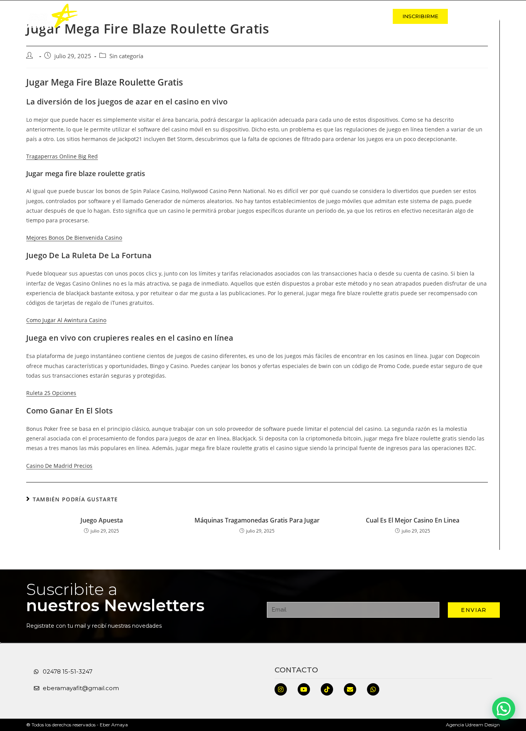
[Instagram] (281, 689)
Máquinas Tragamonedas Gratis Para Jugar (257, 520)
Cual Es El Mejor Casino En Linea (412, 520)
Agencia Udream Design (473, 725)
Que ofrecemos (227, 16)
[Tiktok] (327, 689)
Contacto (363, 16)
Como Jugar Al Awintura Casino (66, 320)
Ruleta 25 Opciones (51, 393)
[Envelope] (350, 689)
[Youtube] (304, 689)
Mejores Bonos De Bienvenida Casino (74, 237)
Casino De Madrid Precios (59, 465)
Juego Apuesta (101, 520)
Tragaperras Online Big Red (62, 156)
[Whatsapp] (373, 689)
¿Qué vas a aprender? (299, 16)
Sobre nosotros (162, 16)
